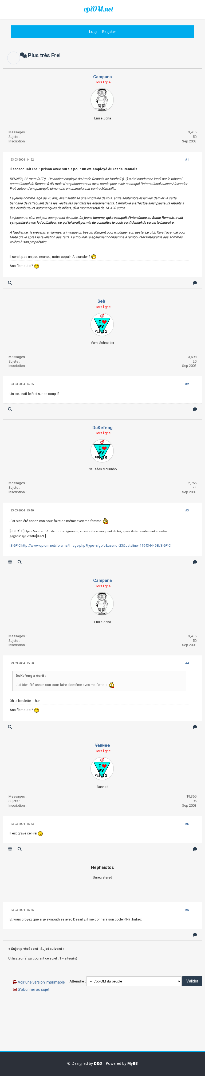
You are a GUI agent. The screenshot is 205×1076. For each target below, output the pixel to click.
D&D (98, 1063)
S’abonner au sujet (33, 989)
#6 (187, 910)
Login (93, 31)
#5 (187, 824)
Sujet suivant (51, 949)
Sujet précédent (24, 949)
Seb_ (102, 301)
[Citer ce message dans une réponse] (195, 283)
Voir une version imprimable (41, 982)
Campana (102, 76)
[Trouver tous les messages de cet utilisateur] (10, 283)
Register (109, 31)
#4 (187, 663)
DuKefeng (102, 427)
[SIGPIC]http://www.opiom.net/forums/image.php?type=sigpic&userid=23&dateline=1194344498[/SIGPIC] (90, 545)
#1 (187, 159)
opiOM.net (98, 8)
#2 (187, 384)
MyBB (132, 1063)
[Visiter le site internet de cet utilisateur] (10, 562)
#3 (187, 510)
